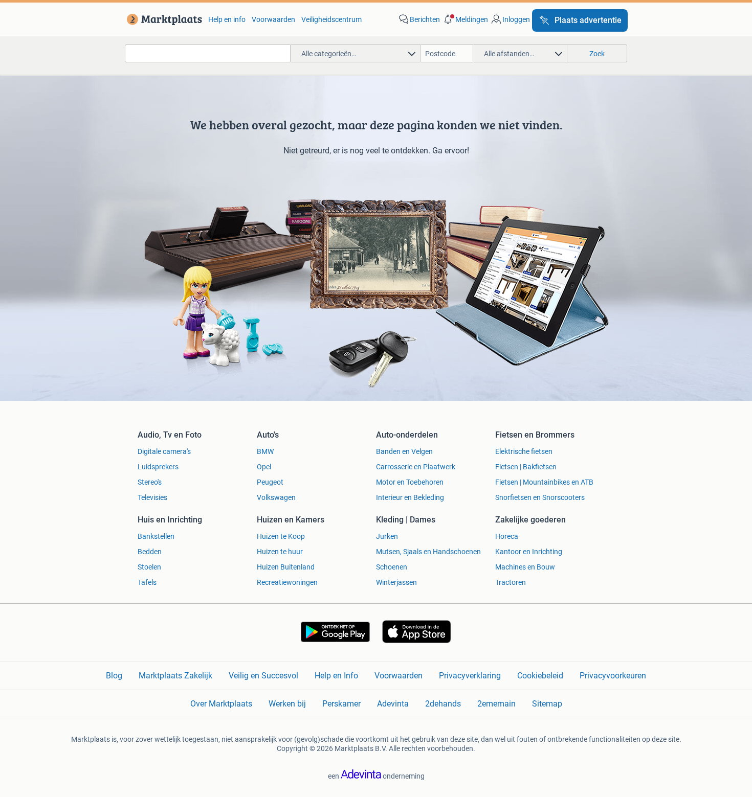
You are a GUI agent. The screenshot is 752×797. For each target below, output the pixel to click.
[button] (465, 19)
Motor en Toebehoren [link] (410, 482)
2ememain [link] (496, 704)
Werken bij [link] (287, 704)
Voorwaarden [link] (273, 19)
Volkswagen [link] (276, 497)
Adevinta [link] (393, 704)
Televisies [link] (152, 497)
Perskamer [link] (341, 704)
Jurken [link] (387, 536)
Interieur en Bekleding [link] (410, 497)
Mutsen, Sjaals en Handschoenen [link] (428, 552)
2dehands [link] (443, 704)
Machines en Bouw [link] (525, 567)
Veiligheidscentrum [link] (331, 19)
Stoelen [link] (149, 567)
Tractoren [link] (510, 582)
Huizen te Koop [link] (281, 536)
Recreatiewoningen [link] (287, 582)
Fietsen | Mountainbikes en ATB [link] (544, 482)
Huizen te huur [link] (280, 552)
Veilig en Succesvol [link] (263, 675)
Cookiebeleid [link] (540, 675)
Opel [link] (264, 467)
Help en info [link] (227, 19)
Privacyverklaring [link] (470, 675)
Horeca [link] (506, 536)
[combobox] (208, 53)
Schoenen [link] (391, 567)
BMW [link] (265, 451)
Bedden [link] (150, 552)
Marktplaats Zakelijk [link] (175, 675)
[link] (162, 19)
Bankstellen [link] (156, 536)
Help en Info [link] (336, 675)
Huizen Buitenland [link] (286, 567)
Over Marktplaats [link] (221, 704)
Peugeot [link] (270, 482)
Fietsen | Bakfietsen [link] (526, 467)
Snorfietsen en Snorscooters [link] (540, 497)
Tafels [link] (147, 582)
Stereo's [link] (150, 482)
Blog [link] (114, 675)
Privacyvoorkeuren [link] (613, 675)
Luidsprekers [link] (158, 467)
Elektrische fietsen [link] (523, 451)
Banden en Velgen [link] (404, 451)
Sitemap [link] (547, 704)
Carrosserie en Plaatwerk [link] (415, 467)
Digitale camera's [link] (164, 451)
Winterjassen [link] (396, 582)
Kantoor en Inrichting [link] (528, 552)
